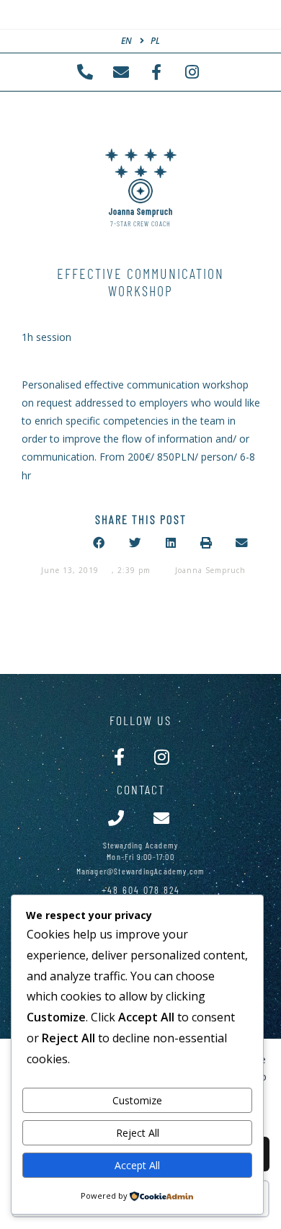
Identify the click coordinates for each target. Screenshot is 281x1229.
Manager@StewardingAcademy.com (140, 871)
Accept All (137, 1165)
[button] (99, 543)
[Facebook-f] (119, 756)
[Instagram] (161, 756)
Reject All (137, 1133)
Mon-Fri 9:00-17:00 (140, 856)
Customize (137, 1100)
